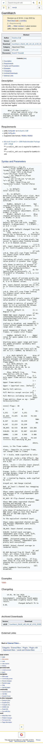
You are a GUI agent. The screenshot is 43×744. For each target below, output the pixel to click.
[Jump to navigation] (4, 3)
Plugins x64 (33, 648)
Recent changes (7, 681)
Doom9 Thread (17, 53)
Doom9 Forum (6, 696)
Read (3, 661)
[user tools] (39, 3)
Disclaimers (30, 741)
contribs (23, 21)
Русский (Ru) (6, 711)
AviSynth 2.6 (22, 131)
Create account (6, 670)
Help (3, 685)
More (13, 7)
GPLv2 (14, 50)
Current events (6, 691)
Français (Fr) (6, 704)
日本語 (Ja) (5, 707)
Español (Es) (6, 702)
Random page (6, 683)
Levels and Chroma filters (26, 650)
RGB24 (24, 136)
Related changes (7, 718)
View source (5, 663)
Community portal (7, 678)
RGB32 (29, 136)
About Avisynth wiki (20, 741)
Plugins (25, 648)
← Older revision (17, 26)
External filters (16, 648)
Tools (39, 8)
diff (9, 26)
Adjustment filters (9, 650)
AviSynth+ (12, 131)
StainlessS (15, 38)
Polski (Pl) (5, 709)
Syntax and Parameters (14, 161)
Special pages (6, 687)
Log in (3, 672)
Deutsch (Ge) (6, 700)
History (4, 665)
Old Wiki (4, 694)
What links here (6, 715)
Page (3, 657)
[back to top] (21, 727)
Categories (6, 648)
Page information (7, 722)
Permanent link (6, 720)
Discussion (5, 659)
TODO (4, 582)
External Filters (13, 643)
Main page (5, 676)
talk (17, 21)
